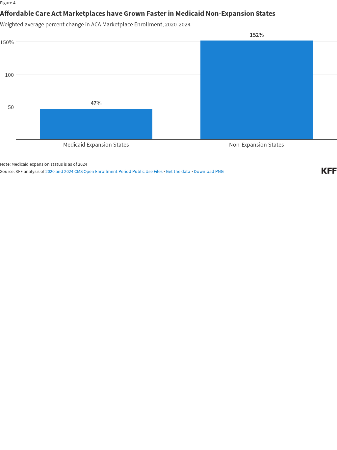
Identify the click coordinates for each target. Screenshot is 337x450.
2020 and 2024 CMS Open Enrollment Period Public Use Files (104, 171)
